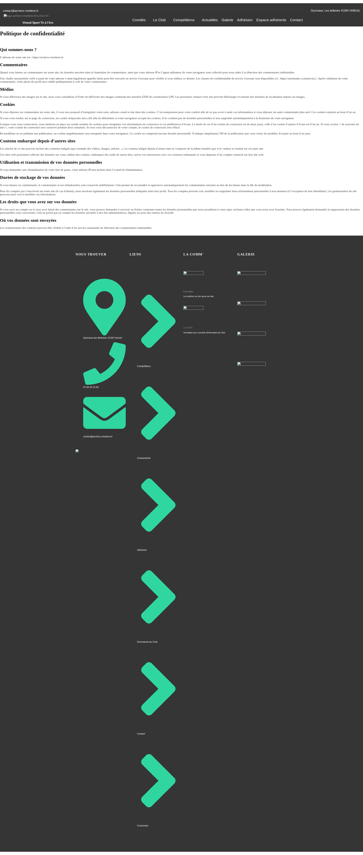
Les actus (188, 291)
